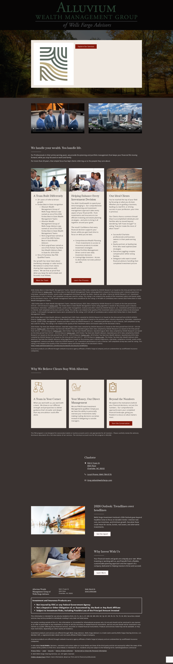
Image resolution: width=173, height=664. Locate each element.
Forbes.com (48, 292)
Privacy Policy (35, 651)
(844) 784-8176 (90, 589)
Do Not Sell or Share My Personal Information (91, 651)
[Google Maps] (53, 470)
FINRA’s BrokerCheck (38, 657)
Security (51, 651)
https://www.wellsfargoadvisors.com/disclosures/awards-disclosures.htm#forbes (59, 346)
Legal (44, 651)
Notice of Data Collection (64, 651)
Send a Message (90, 591)
